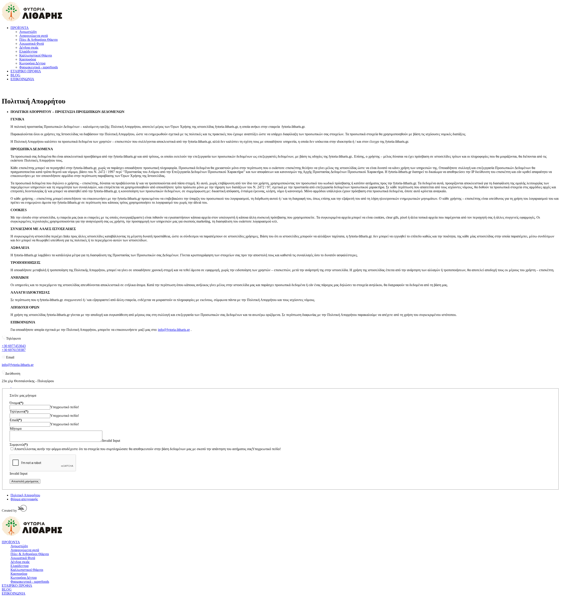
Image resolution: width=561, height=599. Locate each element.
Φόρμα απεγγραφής (24, 499)
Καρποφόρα (27, 59)
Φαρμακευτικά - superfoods (38, 67)
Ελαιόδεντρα (28, 51)
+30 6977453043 (14, 346)
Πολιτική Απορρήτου (25, 495)
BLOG (15, 75)
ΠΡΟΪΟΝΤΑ (20, 28)
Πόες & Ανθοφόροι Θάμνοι (38, 39)
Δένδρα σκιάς (28, 47)
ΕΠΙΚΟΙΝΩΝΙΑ (22, 79)
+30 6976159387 (14, 350)
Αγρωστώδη (28, 32)
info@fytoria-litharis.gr (174, 330)
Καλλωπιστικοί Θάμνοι (35, 55)
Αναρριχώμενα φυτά (33, 35)
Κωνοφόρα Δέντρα (32, 63)
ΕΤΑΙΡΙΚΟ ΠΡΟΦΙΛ (26, 71)
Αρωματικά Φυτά (31, 43)
